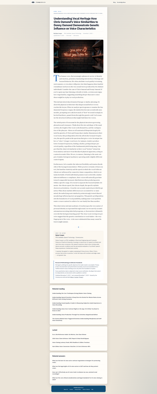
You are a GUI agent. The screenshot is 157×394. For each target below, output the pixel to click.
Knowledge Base (121, 2)
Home (55, 11)
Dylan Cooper (58, 33)
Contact (76, 277)
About (72, 277)
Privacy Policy (78, 389)
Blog (114, 2)
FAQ (92, 389)
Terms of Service (86, 389)
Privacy (81, 277)
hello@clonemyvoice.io (78, 387)
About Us (66, 389)
